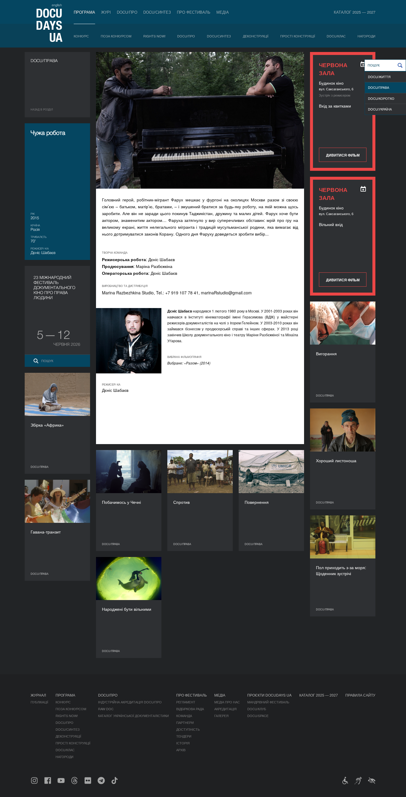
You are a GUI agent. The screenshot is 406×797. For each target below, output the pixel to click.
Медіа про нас (227, 702)
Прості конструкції (297, 36)
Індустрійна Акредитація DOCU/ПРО (130, 702)
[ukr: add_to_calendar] (363, 64)
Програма (84, 12)
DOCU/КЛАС (336, 36)
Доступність (188, 729)
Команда (184, 715)
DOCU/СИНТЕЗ (157, 12)
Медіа (222, 12)
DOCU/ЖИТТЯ (379, 76)
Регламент (185, 702)
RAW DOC (106, 708)
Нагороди (366, 36)
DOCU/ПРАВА (378, 87)
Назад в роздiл (42, 109)
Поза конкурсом (116, 36)
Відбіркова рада (190, 708)
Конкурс (81, 36)
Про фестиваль (193, 12)
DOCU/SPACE (257, 715)
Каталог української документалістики (133, 715)
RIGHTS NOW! (154, 36)
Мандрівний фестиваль (268, 702)
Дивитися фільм (343, 155)
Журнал (38, 694)
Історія (183, 743)
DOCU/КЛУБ (256, 708)
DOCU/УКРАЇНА (380, 109)
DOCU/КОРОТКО (381, 98)
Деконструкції (255, 36)
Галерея (221, 715)
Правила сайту (360, 694)
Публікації (39, 702)
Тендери (183, 736)
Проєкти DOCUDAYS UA (269, 694)
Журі (106, 12)
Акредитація (225, 708)
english (57, 4)
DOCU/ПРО (127, 12)
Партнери (185, 722)
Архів (180, 749)
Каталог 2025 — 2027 (354, 12)
